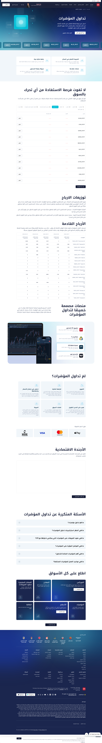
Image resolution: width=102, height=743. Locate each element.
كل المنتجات (84, 669)
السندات (84, 665)
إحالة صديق (61, 652)
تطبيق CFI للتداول (48, 652)
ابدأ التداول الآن (80, 33)
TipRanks (26, 652)
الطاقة (84, 656)
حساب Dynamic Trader (35, 654)
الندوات (73, 678)
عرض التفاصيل (83, 742)
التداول (84, 9)
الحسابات (37, 650)
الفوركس (84, 652)
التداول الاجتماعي (25, 654)
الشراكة (70, 5)
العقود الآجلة (83, 667)
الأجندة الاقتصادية (25, 658)
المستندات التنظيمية (47, 678)
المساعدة (37, 672)
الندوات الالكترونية (71, 676)
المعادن (84, 658)
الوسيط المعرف (25, 674)
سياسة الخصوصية (76, 724)
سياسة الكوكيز (83, 724)
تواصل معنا (37, 676)
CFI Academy (72, 674)
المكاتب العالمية (60, 678)
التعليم (72, 672)
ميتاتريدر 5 (49, 654)
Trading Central (25, 656)
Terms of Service (42, 730)
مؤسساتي (93, 1)
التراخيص (49, 674)
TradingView (49, 656)
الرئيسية (88, 9)
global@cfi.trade (50, 689)
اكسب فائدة (60, 654)
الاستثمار (72, 650)
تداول (85, 45)
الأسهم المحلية (71, 654)
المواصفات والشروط (82, 678)
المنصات (49, 650)
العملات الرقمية (83, 663)
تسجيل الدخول (15, 5)
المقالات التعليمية (71, 680)
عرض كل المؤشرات (80, 186)
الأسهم (84, 654)
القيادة (61, 676)
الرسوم (84, 676)
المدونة (73, 683)
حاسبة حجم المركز (25, 661)
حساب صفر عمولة (36, 652)
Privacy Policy (35, 730)
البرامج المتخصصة (59, 650)
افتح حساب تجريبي (67, 33)
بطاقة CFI (26, 660)
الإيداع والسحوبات (83, 674)
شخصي (98, 1)
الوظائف (49, 676)
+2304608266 (61, 689)
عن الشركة (60, 672)
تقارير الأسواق (71, 682)
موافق (19, 738)
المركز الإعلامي (60, 682)
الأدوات (26, 650)
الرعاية (61, 680)
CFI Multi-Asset (48, 658)
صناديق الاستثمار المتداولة (81, 661)
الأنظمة (49, 672)
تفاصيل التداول (82, 672)
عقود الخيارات (72, 658)
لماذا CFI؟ (61, 674)
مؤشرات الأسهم (79, 9)
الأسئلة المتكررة (36, 674)
